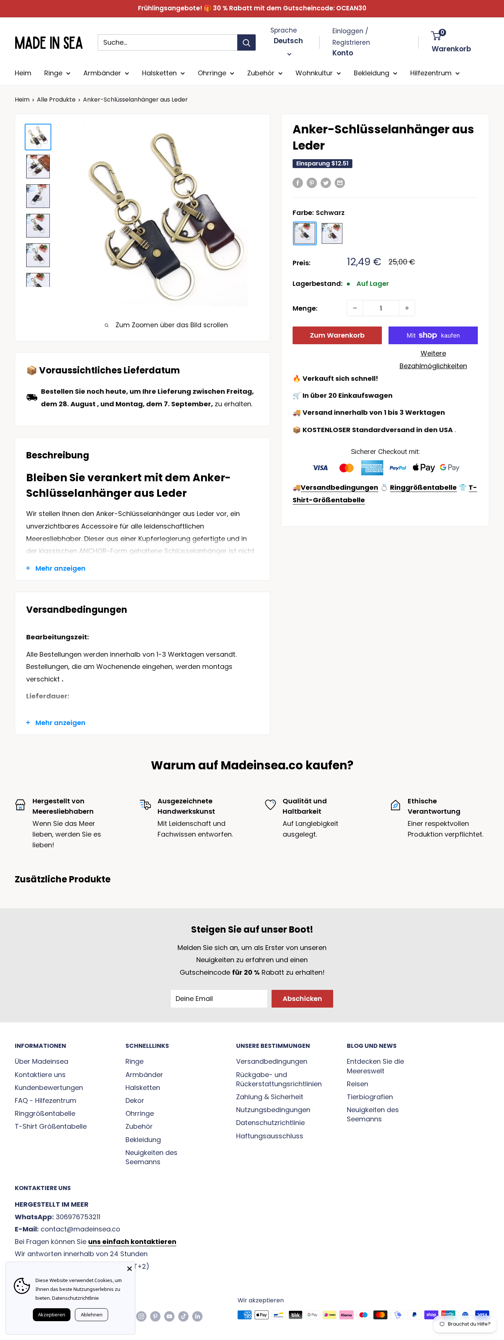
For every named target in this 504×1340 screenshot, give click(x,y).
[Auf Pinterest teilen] (312, 182)
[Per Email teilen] (340, 182)
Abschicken (302, 998)
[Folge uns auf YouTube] (169, 1316)
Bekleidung (371, 73)
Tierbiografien (370, 1096)
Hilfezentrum (431, 73)
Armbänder (102, 73)
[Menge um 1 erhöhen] (407, 308)
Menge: (305, 308)
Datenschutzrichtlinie (270, 1122)
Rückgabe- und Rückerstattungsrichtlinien (278, 1079)
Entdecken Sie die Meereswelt (375, 1066)
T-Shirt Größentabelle (51, 1126)
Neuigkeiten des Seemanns (151, 1157)
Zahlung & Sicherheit (269, 1096)
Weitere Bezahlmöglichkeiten (433, 359)
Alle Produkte (56, 99)
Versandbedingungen (271, 1061)
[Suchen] (246, 42)
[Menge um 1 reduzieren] (355, 308)
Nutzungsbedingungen (273, 1109)
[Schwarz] (305, 233)
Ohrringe (212, 73)
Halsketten (159, 73)
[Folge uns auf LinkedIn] (197, 1316)
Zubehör (261, 73)
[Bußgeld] (332, 233)
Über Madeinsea (41, 1061)
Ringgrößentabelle (45, 1113)
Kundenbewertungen (49, 1087)
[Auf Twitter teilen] (326, 182)
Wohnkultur (314, 73)
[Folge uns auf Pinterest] (155, 1316)
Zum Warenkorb (337, 335)
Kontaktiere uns (40, 1074)
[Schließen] (129, 1267)
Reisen (357, 1083)
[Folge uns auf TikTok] (183, 1316)
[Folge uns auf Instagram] (141, 1316)
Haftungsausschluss (269, 1136)
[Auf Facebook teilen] (298, 182)
